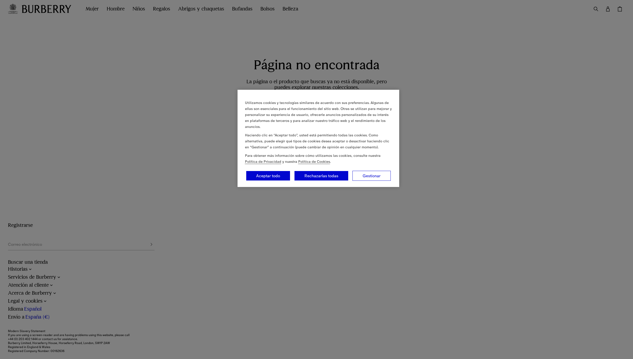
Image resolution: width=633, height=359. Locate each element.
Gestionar (372, 176)
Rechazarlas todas (321, 176)
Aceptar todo (268, 176)
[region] (318, 138)
